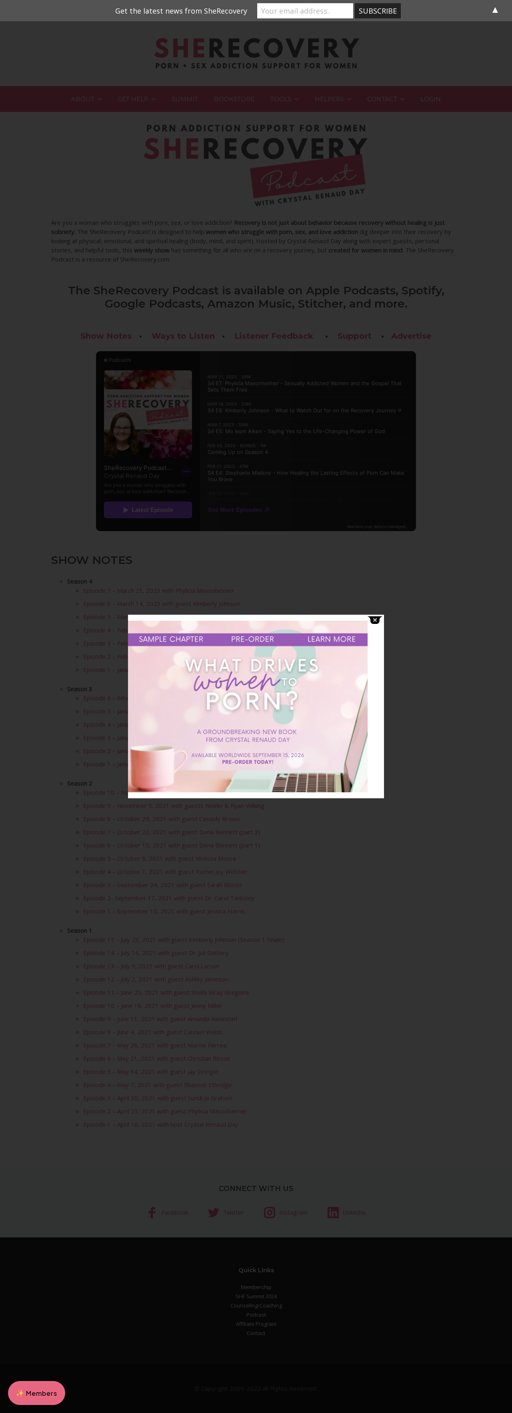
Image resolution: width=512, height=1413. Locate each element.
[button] (36, 1393)
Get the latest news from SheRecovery (181, 11)
